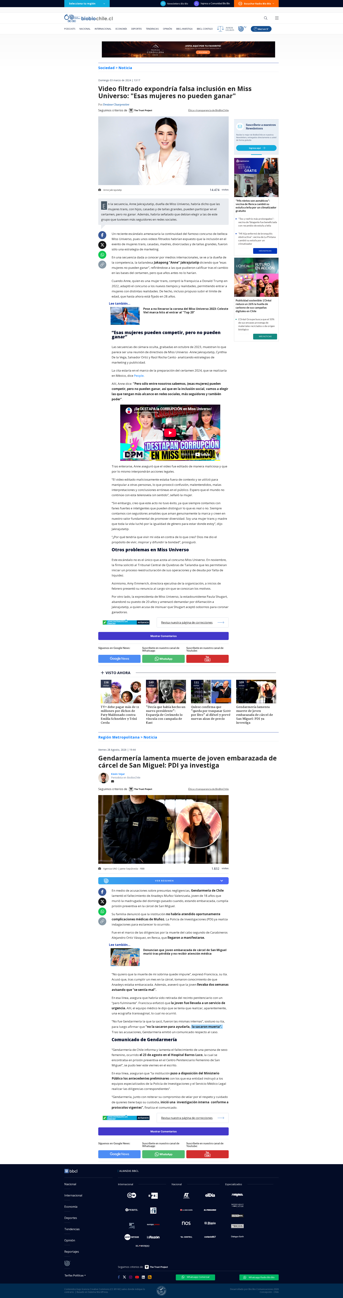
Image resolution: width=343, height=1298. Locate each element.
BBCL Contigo (205, 28)
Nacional (84, 28)
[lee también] (126, 316)
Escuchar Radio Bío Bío (257, 3)
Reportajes (71, 1252)
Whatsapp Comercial (197, 1277)
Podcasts (69, 28)
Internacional (103, 28)
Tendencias (152, 28)
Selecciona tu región (82, 3)
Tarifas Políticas (74, 1275)
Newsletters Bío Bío (177, 3)
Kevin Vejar (118, 774)
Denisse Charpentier (116, 105)
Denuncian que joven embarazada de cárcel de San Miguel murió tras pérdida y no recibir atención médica (185, 952)
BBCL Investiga (184, 28)
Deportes (136, 28)
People (139, 376)
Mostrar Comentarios (163, 635)
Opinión (167, 28)
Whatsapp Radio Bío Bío (261, 1277)
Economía (121, 28)
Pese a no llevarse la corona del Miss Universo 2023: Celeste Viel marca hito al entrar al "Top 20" (185, 310)
